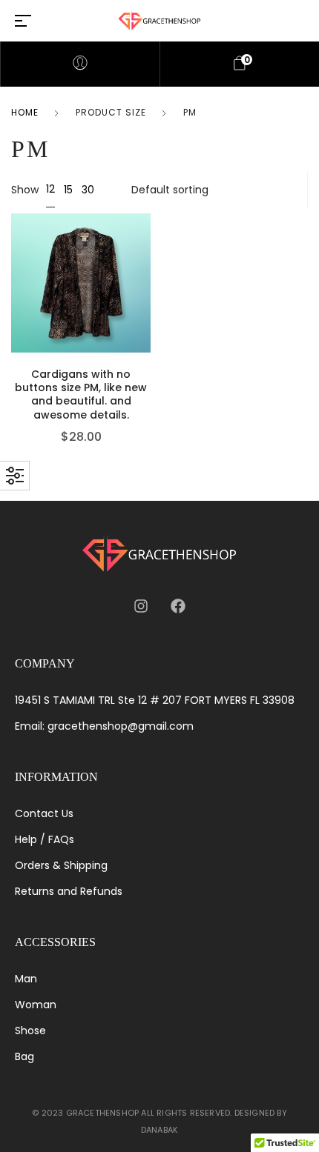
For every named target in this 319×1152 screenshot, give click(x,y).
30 (88, 189)
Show (25, 189)
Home (25, 112)
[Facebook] (178, 606)
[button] (147, 289)
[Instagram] (141, 606)
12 (50, 189)
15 (68, 189)
